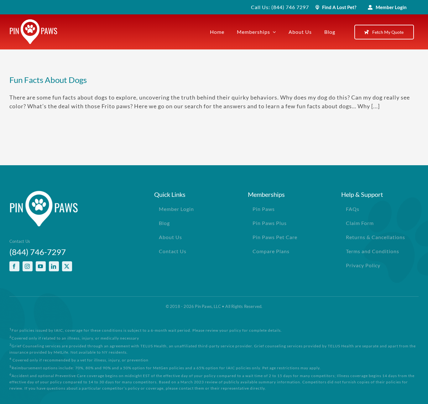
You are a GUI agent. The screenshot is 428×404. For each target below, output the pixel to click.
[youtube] (41, 266)
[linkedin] (54, 266)
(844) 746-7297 (37, 252)
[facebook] (14, 266)
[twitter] (67, 266)
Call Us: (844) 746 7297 (280, 7)
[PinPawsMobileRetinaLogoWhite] (33, 21)
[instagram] (28, 266)
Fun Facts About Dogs (48, 80)
